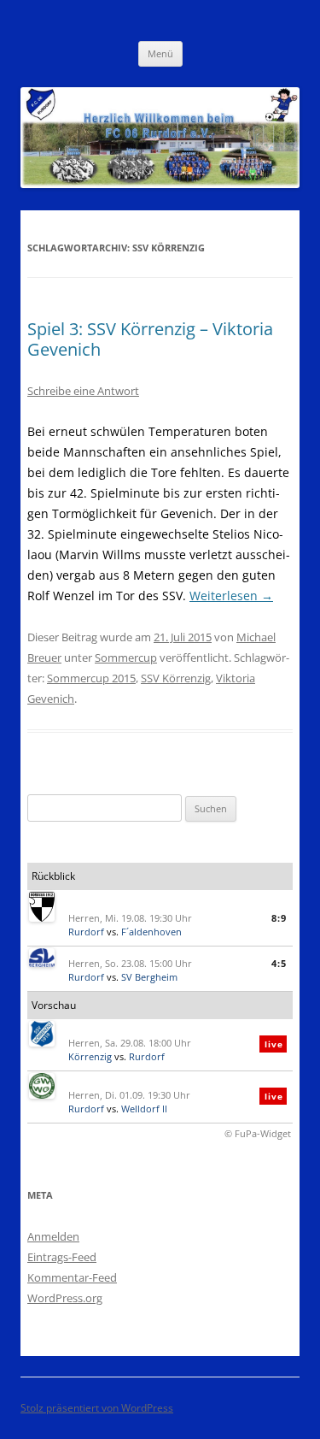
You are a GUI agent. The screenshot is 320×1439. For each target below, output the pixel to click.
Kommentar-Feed (72, 1277)
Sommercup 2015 (91, 678)
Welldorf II (144, 1108)
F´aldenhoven (151, 931)
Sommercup (126, 657)
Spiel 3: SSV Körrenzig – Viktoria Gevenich (150, 339)
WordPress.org (64, 1298)
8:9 (279, 917)
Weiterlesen (231, 595)
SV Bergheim (149, 976)
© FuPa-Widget (257, 1133)
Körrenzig (90, 1056)
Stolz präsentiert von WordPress (96, 1408)
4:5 (279, 963)
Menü (160, 53)
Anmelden (53, 1236)
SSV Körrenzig (176, 678)
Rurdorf (86, 931)
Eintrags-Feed (61, 1257)
